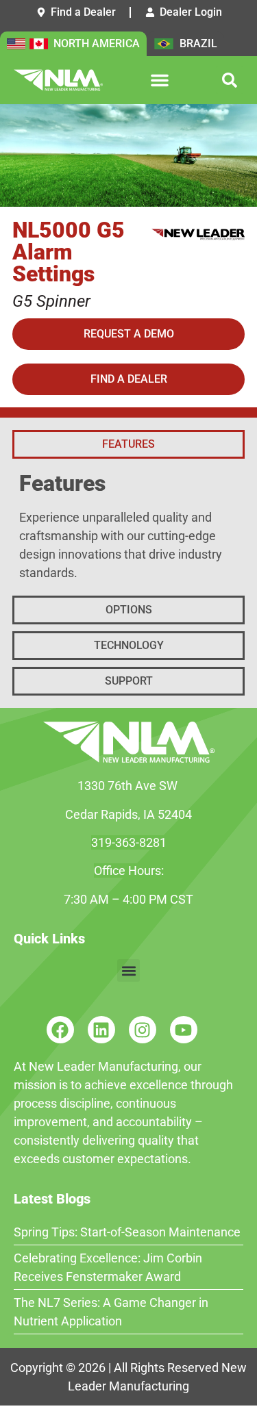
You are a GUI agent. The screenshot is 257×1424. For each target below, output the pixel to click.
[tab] (128, 444)
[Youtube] (183, 1029)
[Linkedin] (101, 1029)
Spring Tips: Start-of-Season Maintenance (127, 1232)
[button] (159, 80)
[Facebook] (60, 1029)
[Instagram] (142, 1029)
